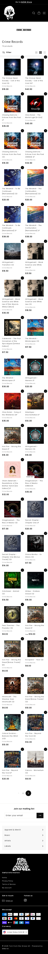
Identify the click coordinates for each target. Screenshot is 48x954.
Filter (8, 52)
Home (4, 878)
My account (7, 888)
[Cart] (39, 13)
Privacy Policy (7, 881)
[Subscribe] (40, 815)
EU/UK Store (26, 2)
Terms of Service (9, 884)
